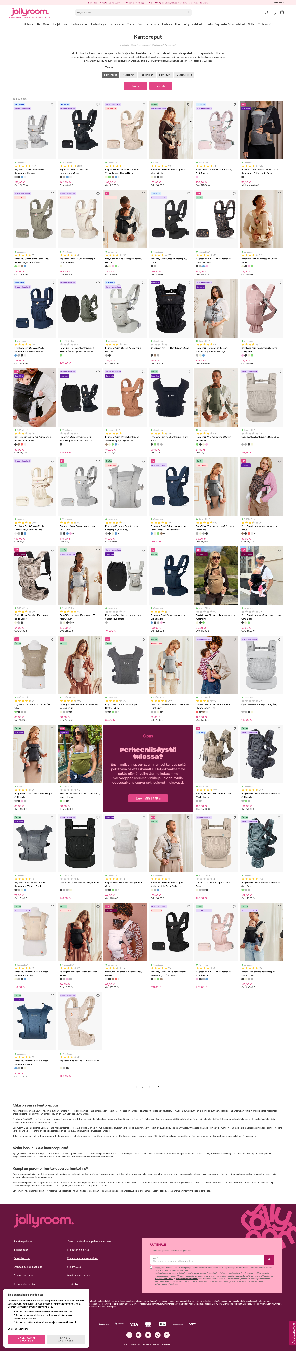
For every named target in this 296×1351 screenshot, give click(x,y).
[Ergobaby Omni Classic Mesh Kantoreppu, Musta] (18, 177)
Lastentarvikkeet (128, 45)
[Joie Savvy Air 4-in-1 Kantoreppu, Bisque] (155, 355)
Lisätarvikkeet (184, 74)
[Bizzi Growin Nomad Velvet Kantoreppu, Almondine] (197, 622)
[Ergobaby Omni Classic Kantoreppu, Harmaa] (155, 266)
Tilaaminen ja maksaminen (82, 1258)
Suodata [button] (135, 86)
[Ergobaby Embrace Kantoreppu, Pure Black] (152, 444)
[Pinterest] (167, 1335)
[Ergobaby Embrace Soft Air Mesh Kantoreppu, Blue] (116, 533)
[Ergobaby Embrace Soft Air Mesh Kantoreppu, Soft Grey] (106, 533)
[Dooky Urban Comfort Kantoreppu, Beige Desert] (15, 622)
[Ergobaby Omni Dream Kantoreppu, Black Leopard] (197, 266)
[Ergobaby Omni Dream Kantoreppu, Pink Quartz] (206, 266)
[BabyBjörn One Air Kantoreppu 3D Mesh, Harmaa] (200, 801)
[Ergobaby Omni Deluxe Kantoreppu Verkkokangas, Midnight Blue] (116, 177)
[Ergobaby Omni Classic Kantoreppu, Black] (152, 266)
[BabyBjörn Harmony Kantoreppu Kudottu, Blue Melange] (203, 355)
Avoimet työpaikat (25, 1284)
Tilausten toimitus (78, 1250)
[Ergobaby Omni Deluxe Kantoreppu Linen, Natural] (61, 266)
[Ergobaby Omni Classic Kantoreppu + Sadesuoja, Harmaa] (106, 622)
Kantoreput (170, 45)
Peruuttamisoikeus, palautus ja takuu (89, 1241)
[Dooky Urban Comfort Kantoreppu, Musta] (22, 622)
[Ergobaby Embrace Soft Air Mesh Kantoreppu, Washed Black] (109, 533)
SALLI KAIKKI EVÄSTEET (26, 1339)
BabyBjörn (18, 1127)
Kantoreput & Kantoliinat (150, 45)
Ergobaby (17, 1119)
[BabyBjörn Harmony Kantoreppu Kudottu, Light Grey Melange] (197, 355)
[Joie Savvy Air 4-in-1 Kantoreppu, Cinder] (158, 355)
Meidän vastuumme (78, 1275)
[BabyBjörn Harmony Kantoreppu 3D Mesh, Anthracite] (161, 177)
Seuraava (158, 1087)
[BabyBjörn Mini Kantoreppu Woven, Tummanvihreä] (116, 266)
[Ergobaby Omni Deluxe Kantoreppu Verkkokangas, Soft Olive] (109, 177)
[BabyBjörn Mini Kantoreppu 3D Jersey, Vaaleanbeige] (200, 533)
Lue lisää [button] (208, 60)
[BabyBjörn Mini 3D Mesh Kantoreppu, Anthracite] (15, 801)
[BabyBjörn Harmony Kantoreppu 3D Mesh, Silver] (155, 177)
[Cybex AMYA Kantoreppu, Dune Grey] (242, 444)
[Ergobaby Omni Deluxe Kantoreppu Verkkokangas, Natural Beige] (106, 177)
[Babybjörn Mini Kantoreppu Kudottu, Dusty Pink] (113, 266)
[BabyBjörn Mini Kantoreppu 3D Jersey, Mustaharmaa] (206, 533)
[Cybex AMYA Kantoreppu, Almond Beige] (252, 444)
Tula (15, 1136)
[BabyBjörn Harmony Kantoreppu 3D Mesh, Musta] (158, 177)
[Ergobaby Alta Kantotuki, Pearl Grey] (64, 1068)
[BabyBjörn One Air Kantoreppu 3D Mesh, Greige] (197, 801)
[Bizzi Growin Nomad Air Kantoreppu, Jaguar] (18, 444)
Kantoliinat (128, 74)
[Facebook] (129, 1335)
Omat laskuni (22, 1258)
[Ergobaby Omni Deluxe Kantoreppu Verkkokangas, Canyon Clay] (113, 177)
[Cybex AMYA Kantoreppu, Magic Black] (249, 444)
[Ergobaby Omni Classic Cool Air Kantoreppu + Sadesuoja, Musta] (61, 444)
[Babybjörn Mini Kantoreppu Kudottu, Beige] (109, 266)
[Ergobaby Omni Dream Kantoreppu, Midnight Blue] (203, 266)
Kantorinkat (146, 74)
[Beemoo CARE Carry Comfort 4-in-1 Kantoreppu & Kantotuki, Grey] (242, 177)
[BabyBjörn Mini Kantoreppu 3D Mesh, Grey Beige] (25, 801)
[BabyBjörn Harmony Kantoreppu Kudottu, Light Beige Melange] (200, 355)
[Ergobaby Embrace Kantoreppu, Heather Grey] (158, 444)
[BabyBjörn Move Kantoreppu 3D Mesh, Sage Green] (245, 801)
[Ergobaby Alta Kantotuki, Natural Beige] (61, 1068)
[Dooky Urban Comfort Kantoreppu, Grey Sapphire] (18, 622)
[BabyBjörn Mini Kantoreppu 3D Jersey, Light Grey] (203, 533)
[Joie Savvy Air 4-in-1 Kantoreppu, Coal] (152, 355)
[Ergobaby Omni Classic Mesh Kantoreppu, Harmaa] (15, 177)
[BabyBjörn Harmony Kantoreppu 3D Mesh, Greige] (152, 177)
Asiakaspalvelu (279, 2)
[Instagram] (139, 1335)
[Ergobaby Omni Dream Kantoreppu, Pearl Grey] (200, 266)
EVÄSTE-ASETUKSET (66, 1339)
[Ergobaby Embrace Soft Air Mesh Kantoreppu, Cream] (113, 533)
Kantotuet (164, 74)
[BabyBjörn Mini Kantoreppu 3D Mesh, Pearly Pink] (22, 801)
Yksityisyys (74, 1267)
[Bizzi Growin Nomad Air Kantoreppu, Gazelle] (25, 444)
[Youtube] (148, 1335)
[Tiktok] (158, 1335)
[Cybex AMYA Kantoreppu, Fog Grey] (245, 444)
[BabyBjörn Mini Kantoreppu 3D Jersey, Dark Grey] (197, 533)
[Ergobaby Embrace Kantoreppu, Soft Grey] (161, 444)
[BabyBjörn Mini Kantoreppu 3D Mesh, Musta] (18, 801)
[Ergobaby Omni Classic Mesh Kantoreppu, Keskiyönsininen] (22, 177)
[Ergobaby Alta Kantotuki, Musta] (67, 1068)
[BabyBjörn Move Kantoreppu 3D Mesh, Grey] (249, 801)
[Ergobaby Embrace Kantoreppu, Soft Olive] (155, 444)
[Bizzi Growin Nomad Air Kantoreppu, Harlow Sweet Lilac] (22, 444)
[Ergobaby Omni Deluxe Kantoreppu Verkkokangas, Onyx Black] (152, 979)
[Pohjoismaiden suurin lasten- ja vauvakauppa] (30, 11)
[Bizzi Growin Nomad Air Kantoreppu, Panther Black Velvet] (15, 444)
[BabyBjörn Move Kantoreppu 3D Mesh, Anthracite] (242, 801)
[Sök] (188, 12)
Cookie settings (23, 1275)
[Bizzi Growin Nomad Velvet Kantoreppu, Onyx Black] (200, 622)
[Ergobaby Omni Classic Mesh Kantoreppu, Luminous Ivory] (25, 177)
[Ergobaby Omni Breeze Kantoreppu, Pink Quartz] (197, 177)
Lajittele (161, 86)
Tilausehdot (21, 1250)
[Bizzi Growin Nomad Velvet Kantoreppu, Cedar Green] (203, 622)
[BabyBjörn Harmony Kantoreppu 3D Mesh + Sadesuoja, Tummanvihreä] (61, 355)
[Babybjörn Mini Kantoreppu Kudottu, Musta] (106, 266)
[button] (274, 13)
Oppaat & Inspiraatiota (28, 1267)
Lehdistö (72, 1284)
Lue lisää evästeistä (18, 1328)
